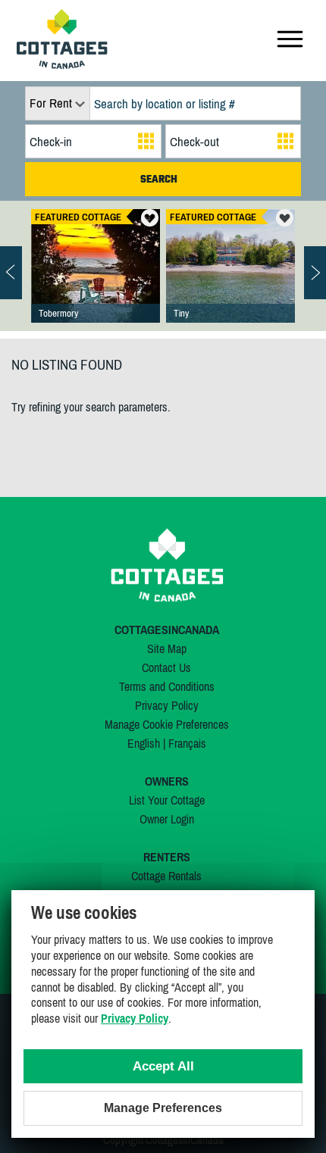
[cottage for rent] (62, 64)
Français (187, 743)
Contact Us (166, 667)
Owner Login (166, 819)
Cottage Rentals (166, 876)
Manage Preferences (163, 1107)
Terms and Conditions (167, 686)
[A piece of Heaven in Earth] (230, 281)
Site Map (167, 648)
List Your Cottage (167, 800)
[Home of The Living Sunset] (95, 281)
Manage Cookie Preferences (167, 724)
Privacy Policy (167, 705)
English (143, 743)
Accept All (163, 1066)
